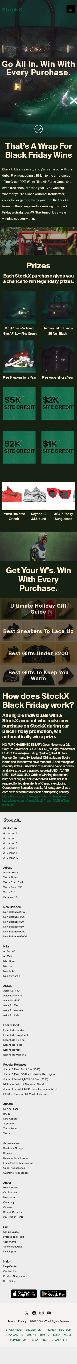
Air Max (7, 956)
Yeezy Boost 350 (12, 887)
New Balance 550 (13, 926)
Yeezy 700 (9, 892)
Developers (9, 1251)
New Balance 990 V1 (15, 936)
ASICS (7, 986)
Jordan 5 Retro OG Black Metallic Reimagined (29, 1074)
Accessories (11, 1143)
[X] (27, 1313)
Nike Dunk (9, 961)
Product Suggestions (15, 1276)
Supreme (8, 1123)
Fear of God (11, 1025)
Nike (6, 946)
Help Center (10, 1266)
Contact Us (9, 1271)
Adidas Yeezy (10, 872)
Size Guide (9, 1281)
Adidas (7, 867)
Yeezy (6, 1133)
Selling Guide (11, 1232)
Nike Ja (7, 966)
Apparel (8, 1104)
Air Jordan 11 (10, 852)
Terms (11, 1321)
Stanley (7, 1153)
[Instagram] (41, 1313)
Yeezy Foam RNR (13, 882)
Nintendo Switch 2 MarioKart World (23, 1084)
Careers (7, 1207)
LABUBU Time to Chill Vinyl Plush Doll (25, 1094)
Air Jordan (10, 828)
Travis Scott (10, 1128)
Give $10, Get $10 (13, 1217)
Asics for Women (13, 1010)
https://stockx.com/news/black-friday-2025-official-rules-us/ (36, 803)
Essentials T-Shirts (13, 1040)
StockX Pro (9, 1241)
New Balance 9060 (14, 931)
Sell (5, 1227)
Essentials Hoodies (14, 1030)
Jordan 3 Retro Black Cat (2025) (21, 1069)
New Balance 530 (13, 921)
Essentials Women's (14, 1054)
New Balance (12, 907)
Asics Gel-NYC (11, 1000)
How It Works (10, 1187)
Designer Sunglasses (15, 1158)
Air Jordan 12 (10, 857)
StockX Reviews (12, 1212)
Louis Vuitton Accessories (18, 1163)
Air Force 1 (9, 951)
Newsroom (9, 1197)
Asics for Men (11, 1005)
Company (8, 1202)
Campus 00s (10, 897)
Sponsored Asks (12, 1246)
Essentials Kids (12, 1049)
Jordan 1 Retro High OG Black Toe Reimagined (29, 1089)
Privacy (22, 1321)
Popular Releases (14, 1064)
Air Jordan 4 (10, 843)
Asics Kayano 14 (12, 995)
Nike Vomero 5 (11, 976)
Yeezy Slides (10, 877)
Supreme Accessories (16, 1172)
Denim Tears (10, 1108)
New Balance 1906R (14, 916)
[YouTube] (49, 1313)
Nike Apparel (10, 1118)
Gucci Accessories (14, 1168)
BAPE (6, 1113)
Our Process (10, 1192)
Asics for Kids (11, 1015)
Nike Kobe (9, 971)
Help (6, 1261)
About (7, 1183)
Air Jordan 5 (10, 848)
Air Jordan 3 (10, 838)
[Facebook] (34, 1313)
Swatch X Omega (13, 1148)
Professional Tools (13, 1236)
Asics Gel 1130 (11, 990)
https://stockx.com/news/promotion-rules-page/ (34, 796)
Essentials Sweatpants (16, 1035)
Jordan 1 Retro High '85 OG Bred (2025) (25, 1079)
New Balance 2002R (15, 912)
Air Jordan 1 (10, 833)
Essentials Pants (12, 1044)
